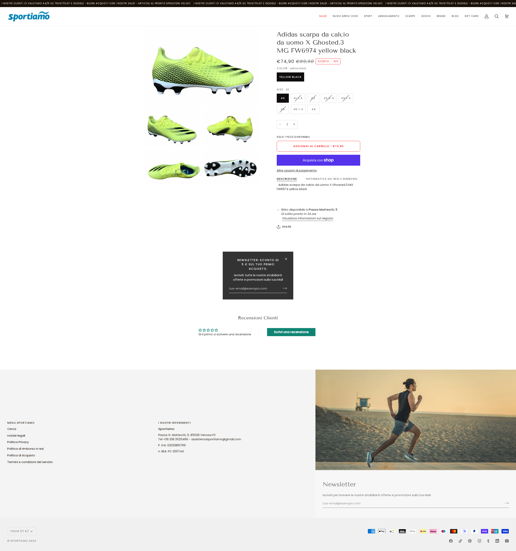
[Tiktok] (460, 541)
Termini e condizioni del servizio (30, 462)
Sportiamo (19, 541)
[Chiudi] (287, 259)
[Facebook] (451, 541)
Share (286, 227)
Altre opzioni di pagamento (297, 170)
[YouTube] (507, 541)
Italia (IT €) (20, 531)
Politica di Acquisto (21, 455)
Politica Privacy (18, 442)
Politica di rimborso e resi (25, 449)
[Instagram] (479, 541)
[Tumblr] (488, 541)
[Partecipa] (283, 288)
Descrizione (287, 179)
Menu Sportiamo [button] (21, 423)
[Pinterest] (470, 541)
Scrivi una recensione (291, 332)
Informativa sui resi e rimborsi (332, 179)
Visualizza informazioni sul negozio (307, 218)
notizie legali (16, 436)
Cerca (11, 429)
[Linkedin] (497, 541)
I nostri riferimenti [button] (174, 423)
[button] (323, 16)
